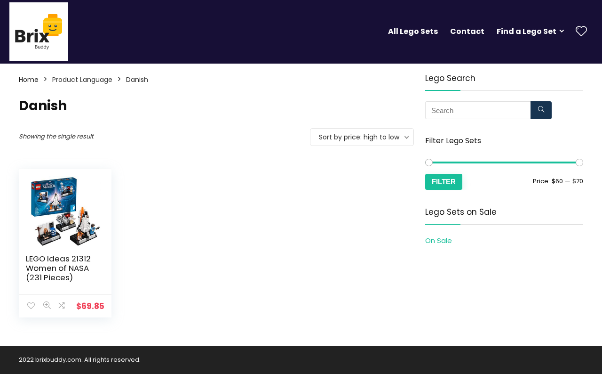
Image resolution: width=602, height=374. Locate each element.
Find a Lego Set (526, 31)
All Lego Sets (413, 31)
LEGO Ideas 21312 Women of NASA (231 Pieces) (58, 268)
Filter (444, 182)
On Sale (438, 240)
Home (29, 79)
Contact (467, 31)
